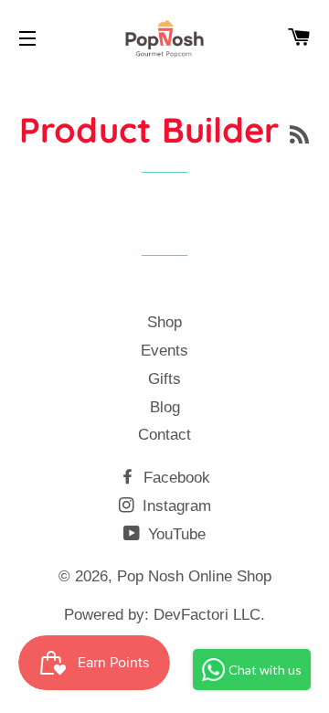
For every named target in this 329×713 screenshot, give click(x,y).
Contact (164, 434)
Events (164, 350)
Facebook (174, 477)
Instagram (174, 506)
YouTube (174, 534)
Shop (164, 322)
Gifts (164, 379)
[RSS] (299, 135)
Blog (165, 407)
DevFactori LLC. (209, 614)
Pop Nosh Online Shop (194, 576)
